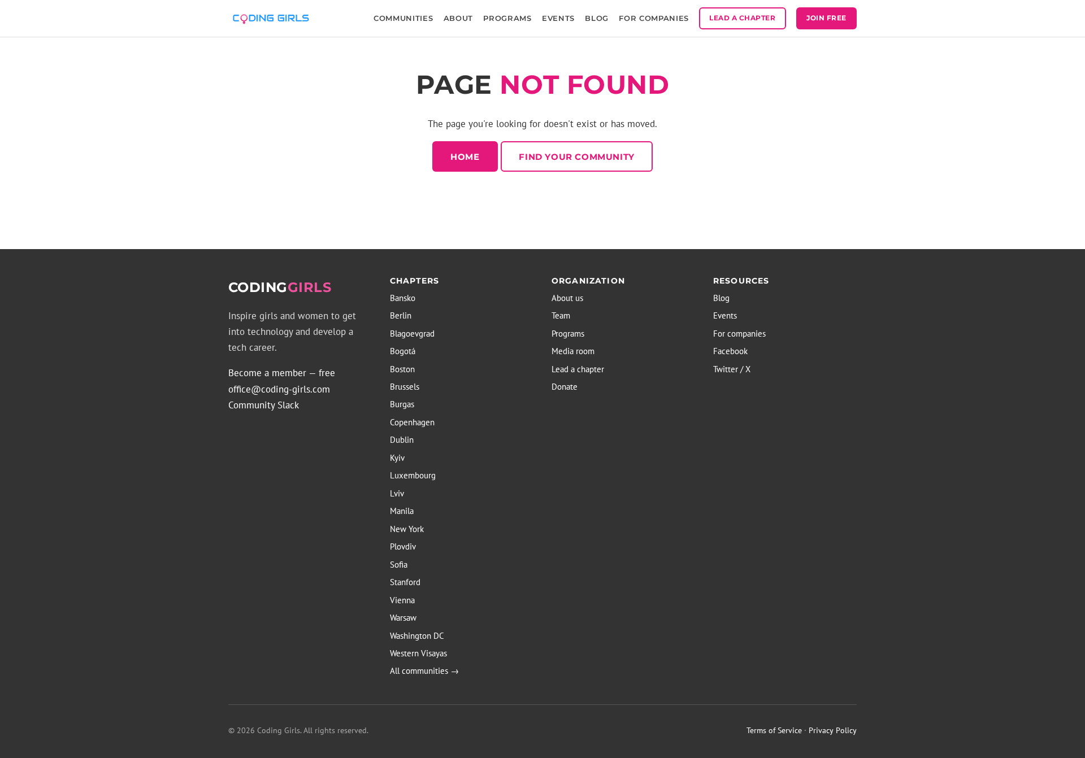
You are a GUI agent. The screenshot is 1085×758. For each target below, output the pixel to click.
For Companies (654, 18)
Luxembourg (413, 475)
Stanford (405, 582)
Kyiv (397, 457)
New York (407, 529)
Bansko (402, 298)
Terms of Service (774, 730)
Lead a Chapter (742, 18)
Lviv (397, 493)
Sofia (398, 564)
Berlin (400, 315)
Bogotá (402, 351)
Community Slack (263, 405)
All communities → (424, 670)
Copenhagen (412, 422)
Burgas (402, 404)
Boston (402, 369)
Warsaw (403, 617)
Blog (597, 18)
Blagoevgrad (412, 333)
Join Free (826, 18)
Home (464, 156)
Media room (573, 351)
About (458, 18)
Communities (403, 18)
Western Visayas (418, 653)
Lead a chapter (578, 369)
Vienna (402, 600)
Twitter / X (731, 369)
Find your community (577, 156)
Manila (402, 511)
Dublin (402, 439)
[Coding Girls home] (272, 18)
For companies (739, 333)
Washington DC (417, 635)
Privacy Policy (833, 730)
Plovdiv (403, 546)
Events (558, 18)
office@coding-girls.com (279, 389)
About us (567, 298)
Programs (507, 18)
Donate (565, 386)
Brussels (404, 386)
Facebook (730, 351)
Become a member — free (281, 373)
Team (561, 315)
